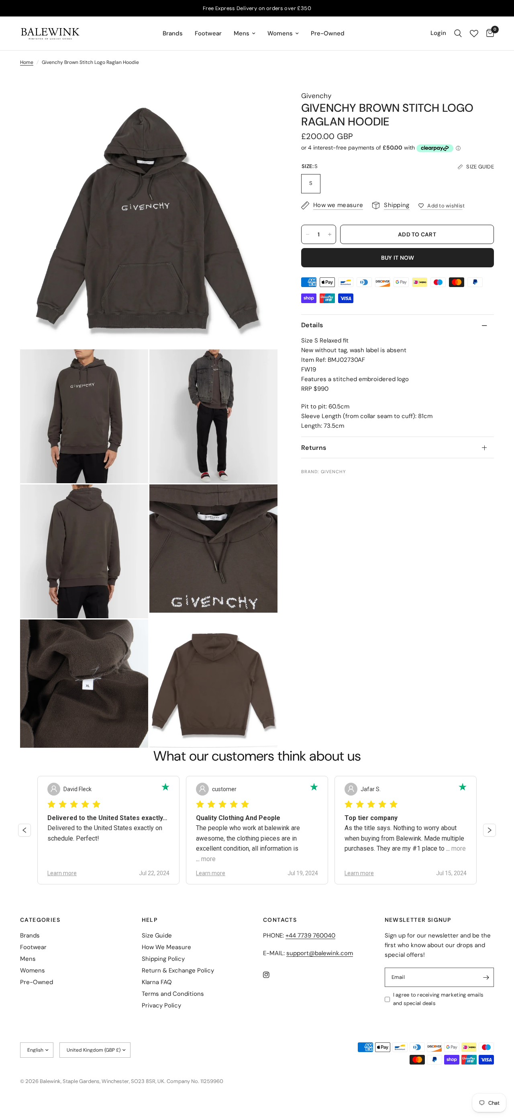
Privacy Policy (161, 1005)
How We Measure (166, 947)
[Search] (458, 33)
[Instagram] (272, 975)
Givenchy (316, 95)
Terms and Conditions (173, 994)
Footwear (208, 33)
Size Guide (157, 935)
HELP (150, 920)
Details (312, 325)
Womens (280, 33)
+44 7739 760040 (310, 935)
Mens (241, 33)
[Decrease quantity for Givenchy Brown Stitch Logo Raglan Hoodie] (308, 234)
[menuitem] (173, 33)
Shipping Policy (163, 959)
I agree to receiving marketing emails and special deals (438, 999)
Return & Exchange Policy (178, 970)
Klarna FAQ (157, 982)
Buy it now (397, 257)
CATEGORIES (40, 920)
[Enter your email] (486, 977)
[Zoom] (260, 107)
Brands (173, 33)
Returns (313, 447)
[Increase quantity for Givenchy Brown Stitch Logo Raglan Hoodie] (330, 234)
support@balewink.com (319, 953)
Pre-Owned (328, 33)
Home (26, 62)
